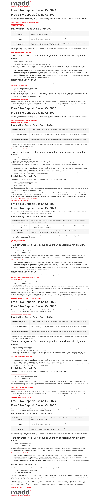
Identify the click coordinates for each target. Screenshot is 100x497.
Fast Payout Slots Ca (16, 279)
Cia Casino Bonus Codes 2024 (19, 85)
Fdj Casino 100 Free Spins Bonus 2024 (21, 356)
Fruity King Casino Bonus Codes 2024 (21, 52)
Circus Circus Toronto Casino (19, 374)
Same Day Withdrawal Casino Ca (20, 453)
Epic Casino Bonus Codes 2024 (19, 200)
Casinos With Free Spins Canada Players (22, 387)
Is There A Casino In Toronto (18, 260)
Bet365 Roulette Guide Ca (18, 389)
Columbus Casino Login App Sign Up (21, 397)
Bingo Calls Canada (16, 242)
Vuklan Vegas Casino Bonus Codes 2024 (22, 487)
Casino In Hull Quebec (17, 24)
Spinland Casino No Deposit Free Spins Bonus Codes (25, 277)
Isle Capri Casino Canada (17, 25)
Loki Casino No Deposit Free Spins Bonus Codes (24, 198)
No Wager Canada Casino (18, 240)
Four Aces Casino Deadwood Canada (21, 149)
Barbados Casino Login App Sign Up (20, 122)
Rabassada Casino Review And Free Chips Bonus (24, 120)
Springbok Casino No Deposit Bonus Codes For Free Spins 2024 (28, 298)
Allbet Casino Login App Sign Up (19, 99)
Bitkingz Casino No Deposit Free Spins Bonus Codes (25, 22)
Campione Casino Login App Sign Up (21, 314)
